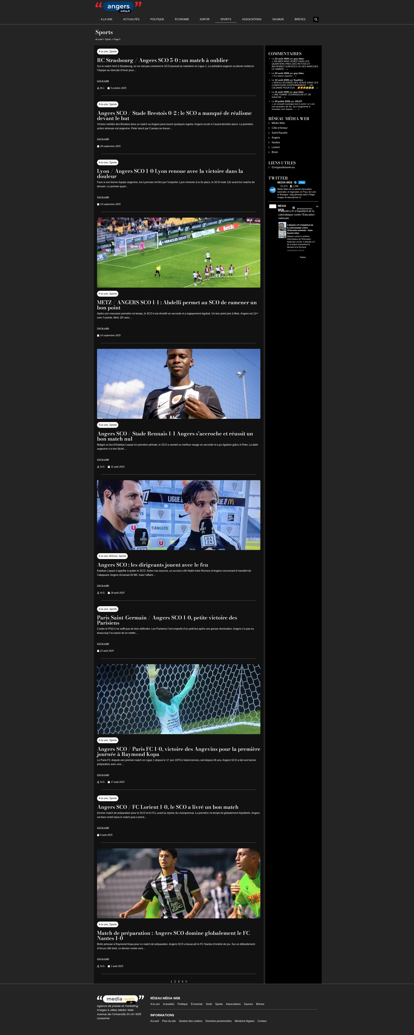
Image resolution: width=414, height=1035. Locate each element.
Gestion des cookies (190, 1021)
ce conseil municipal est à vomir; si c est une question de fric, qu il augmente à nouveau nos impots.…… (293, 106)
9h (317, 206)
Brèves (300, 19)
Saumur (278, 19)
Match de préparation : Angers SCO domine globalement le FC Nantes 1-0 (173, 935)
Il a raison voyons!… (284, 75)
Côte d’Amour (280, 128)
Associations (251, 19)
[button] (316, 19)
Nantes (276, 142)
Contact (262, 1021)
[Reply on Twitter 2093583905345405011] (280, 257)
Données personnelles (219, 1021)
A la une (106, 19)
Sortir (205, 19)
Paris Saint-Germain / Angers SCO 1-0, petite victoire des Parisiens (167, 620)
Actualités (131, 19)
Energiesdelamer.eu (283, 167)
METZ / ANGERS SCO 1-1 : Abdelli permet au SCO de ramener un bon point (177, 305)
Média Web (278, 123)
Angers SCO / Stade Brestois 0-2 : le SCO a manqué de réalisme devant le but (174, 115)
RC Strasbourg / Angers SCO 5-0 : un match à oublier (162, 60)
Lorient (276, 147)
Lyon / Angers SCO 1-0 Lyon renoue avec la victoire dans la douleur (170, 173)
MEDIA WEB (282, 208)
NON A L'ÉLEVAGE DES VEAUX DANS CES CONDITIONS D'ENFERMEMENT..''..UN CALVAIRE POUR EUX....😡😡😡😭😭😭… (295, 85)
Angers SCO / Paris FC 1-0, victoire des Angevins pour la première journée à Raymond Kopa (178, 751)
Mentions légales (244, 1021)
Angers (276, 137)
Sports (225, 19)
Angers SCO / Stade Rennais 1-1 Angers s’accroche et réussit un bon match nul (175, 436)
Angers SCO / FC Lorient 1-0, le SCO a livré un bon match (168, 807)
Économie (182, 19)
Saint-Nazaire (280, 132)
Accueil (98, 39)
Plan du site (169, 1021)
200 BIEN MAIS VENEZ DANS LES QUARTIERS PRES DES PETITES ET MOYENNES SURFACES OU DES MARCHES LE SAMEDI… (295, 65)
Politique (157, 19)
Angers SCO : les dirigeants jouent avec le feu (152, 565)
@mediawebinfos (304, 209)
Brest (275, 152)
